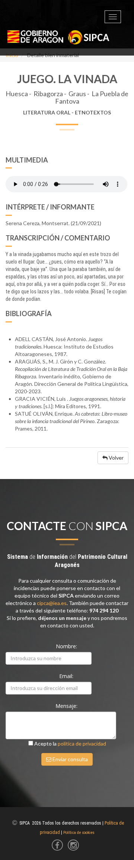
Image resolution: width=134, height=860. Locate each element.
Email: (67, 676)
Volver (116, 457)
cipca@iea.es (52, 603)
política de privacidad (82, 743)
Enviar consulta (69, 759)
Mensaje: (67, 705)
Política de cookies (79, 832)
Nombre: (67, 646)
